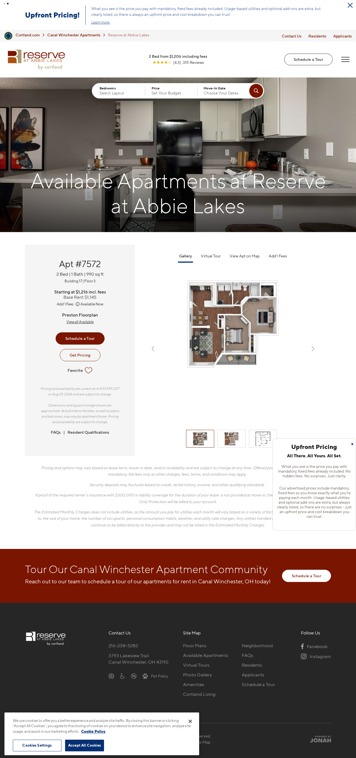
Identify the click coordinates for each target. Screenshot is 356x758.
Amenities (193, 684)
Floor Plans (194, 645)
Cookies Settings (37, 745)
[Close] (190, 721)
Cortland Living (199, 694)
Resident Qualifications (88, 432)
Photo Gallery (197, 674)
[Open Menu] (345, 59)
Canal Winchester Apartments (73, 34)
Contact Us (291, 36)
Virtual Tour (211, 255)
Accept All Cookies (84, 745)
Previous (153, 349)
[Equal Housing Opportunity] (111, 676)
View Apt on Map (244, 255)
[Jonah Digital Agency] (318, 739)
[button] (4, 3)
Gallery (185, 255)
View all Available (80, 322)
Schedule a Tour (308, 59)
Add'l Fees (65, 304)
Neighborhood (257, 645)
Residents (317, 36)
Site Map (202, 742)
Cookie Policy (93, 731)
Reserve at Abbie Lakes (128, 34)
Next (313, 349)
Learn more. (100, 22)
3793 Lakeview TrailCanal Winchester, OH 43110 (138, 659)
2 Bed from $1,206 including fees (178, 56)
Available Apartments (205, 655)
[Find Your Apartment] (256, 91)
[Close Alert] (350, 5)
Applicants (342, 36)
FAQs (56, 432)
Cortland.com (28, 34)
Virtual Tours (196, 665)
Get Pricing (80, 355)
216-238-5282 (123, 645)
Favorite (75, 370)
